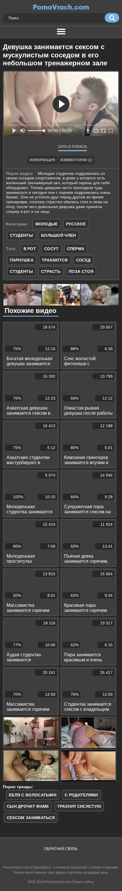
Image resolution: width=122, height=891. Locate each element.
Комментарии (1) (76, 160)
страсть (50, 271)
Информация (42, 160)
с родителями (81, 795)
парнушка (21, 260)
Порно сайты (83, 882)
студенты (21, 271)
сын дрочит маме (28, 806)
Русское (76, 224)
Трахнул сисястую (79, 806)
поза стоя (81, 271)
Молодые (46, 224)
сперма (76, 248)
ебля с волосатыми (32, 795)
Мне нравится (36, 148)
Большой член (58, 235)
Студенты (21, 235)
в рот (30, 248)
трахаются (55, 260)
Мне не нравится (49, 148)
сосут (51, 248)
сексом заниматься (31, 817)
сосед (83, 260)
